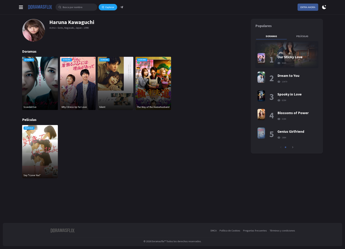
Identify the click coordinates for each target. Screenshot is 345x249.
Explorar (109, 7)
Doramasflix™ (159, 241)
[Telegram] (121, 7)
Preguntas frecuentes (255, 230)
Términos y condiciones (282, 230)
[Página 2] (288, 147)
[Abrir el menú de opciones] (21, 7)
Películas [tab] (302, 36)
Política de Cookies (230, 230)
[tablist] (286, 36)
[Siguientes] (293, 147)
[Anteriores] (281, 147)
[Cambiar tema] (324, 7)
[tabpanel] (286, 95)
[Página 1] (285, 147)
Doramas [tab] (271, 36)
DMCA (214, 230)
